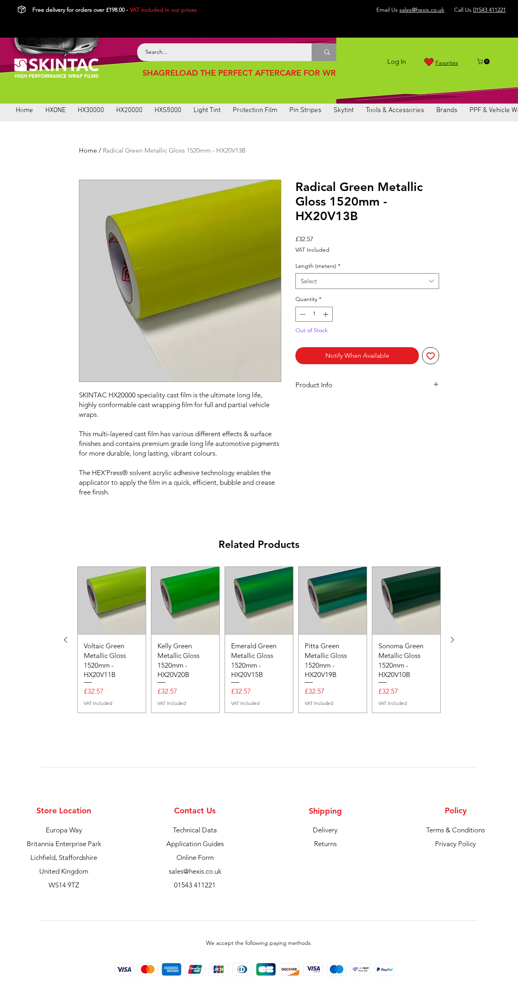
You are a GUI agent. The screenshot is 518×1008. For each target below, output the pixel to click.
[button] (484, 61)
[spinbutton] (314, 314)
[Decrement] (302, 314)
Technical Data (195, 830)
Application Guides (195, 844)
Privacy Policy (455, 844)
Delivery (325, 830)
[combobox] (367, 281)
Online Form (195, 857)
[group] (259, 639)
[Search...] (327, 52)
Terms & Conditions (455, 830)
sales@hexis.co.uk (421, 9)
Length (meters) (317, 266)
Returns (325, 844)
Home (88, 150)
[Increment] (326, 314)
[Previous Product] (65, 640)
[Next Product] (452, 640)
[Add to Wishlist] (430, 355)
